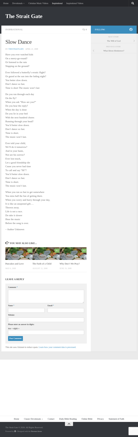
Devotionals (17, 3)
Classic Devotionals (32, 419)
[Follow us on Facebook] (131, 29)
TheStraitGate (16, 49)
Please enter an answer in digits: (21, 324)
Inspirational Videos (74, 3)
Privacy (100, 419)
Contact (51, 419)
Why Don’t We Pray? (70, 263)
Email (51, 306)
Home (5, 3)
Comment (13, 287)
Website (11, 315)
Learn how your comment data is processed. (57, 347)
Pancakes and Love (14, 263)
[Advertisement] (69, 386)
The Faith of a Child (41, 263)
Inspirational (57, 3)
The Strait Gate (23, 16)
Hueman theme (36, 431)
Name (11, 306)
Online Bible (87, 419)
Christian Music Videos (38, 3)
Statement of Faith (116, 419)
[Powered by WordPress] (15, 431)
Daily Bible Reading (68, 419)
